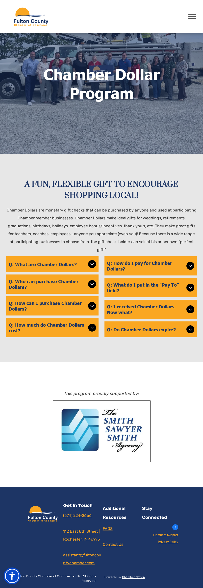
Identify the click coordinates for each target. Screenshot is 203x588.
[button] (12, 576)
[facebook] (175, 527)
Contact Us (113, 544)
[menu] (192, 16)
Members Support (165, 535)
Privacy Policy (168, 542)
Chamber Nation (133, 577)
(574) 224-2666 (77, 515)
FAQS (108, 528)
